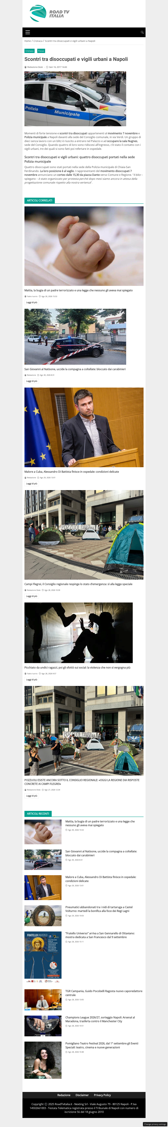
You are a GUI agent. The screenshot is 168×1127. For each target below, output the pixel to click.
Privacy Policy (102, 1095)
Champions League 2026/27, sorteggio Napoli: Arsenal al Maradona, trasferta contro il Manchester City (100, 1019)
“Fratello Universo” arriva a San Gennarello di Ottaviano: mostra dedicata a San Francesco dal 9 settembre (100, 935)
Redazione (63, 1095)
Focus (41, 50)
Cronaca (29, 50)
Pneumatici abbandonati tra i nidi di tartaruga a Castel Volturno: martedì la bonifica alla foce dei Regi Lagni (99, 909)
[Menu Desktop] (27, 32)
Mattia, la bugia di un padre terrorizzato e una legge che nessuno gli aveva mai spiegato (78, 290)
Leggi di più (31, 302)
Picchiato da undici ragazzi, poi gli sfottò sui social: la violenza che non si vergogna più (77, 667)
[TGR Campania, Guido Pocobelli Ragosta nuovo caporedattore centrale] (43, 999)
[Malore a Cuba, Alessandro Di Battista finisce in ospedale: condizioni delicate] (84, 427)
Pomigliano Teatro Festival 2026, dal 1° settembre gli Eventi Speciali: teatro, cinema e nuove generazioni (101, 1045)
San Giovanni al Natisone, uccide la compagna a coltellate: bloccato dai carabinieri (75, 369)
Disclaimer (82, 1095)
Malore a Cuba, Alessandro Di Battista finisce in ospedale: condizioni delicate (71, 471)
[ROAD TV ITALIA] (49, 13)
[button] (142, 32)
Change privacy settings (155, 1124)
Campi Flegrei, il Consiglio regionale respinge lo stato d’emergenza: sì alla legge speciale (78, 584)
